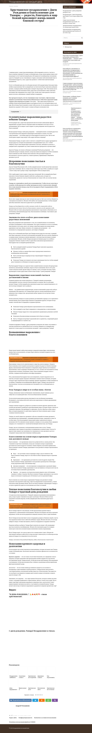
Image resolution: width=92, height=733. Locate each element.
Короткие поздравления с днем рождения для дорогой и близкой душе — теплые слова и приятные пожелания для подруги (73, 58)
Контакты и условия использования (45, 717)
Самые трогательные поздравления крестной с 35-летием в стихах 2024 (71, 21)
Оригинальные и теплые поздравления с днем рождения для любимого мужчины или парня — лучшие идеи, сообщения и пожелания (77, 114)
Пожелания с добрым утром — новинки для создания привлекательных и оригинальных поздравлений (72, 99)
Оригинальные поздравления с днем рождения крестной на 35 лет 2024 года (72, 31)
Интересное (68, 47)
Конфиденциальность (25, 717)
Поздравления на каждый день (25, 2)
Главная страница (13, 6)
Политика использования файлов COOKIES (22, 722)
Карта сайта (13, 717)
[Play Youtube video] (33, 56)
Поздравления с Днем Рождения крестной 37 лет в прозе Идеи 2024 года (73, 16)
